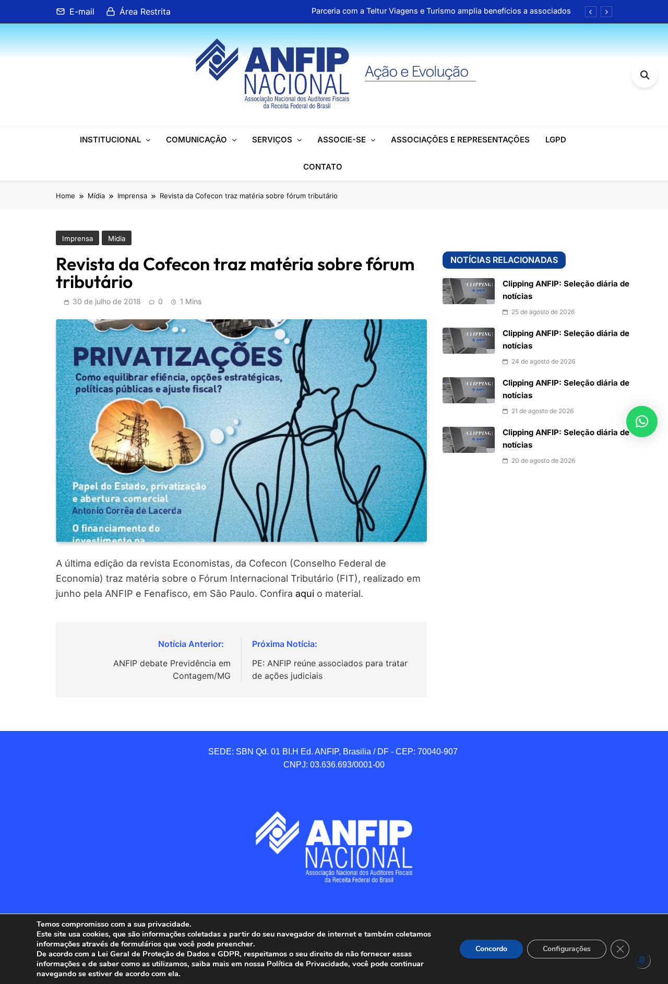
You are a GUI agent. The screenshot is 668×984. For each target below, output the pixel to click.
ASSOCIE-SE (341, 140)
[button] (642, 421)
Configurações (567, 949)
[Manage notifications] (642, 960)
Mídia (116, 238)
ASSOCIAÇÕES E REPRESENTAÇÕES (460, 140)
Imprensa (77, 238)
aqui (304, 593)
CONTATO (322, 167)
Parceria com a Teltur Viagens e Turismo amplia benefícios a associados (441, 11)
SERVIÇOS (272, 140)
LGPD (555, 140)
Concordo (491, 949)
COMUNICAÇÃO (196, 140)
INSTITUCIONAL (110, 140)
